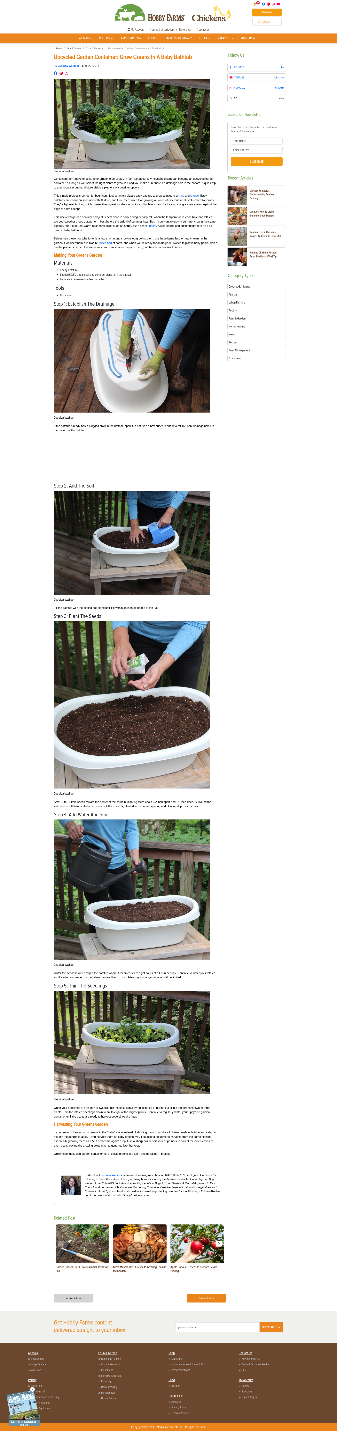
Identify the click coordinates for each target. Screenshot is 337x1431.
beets (152, 225)
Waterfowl (36, 1370)
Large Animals (38, 1364)
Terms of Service (180, 1413)
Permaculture (108, 1392)
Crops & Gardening (94, 48)
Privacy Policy (178, 1407)
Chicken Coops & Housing (45, 1397)
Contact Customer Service (255, 1364)
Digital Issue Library (178, 38)
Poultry (104, 38)
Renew (245, 1386)
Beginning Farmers (111, 1359)
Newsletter (185, 30)
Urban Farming (109, 1398)
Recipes (175, 1386)
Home (59, 48)
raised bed (105, 243)
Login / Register (250, 1397)
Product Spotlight (180, 1370)
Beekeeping (37, 1359)
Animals (84, 38)
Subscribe (267, 12)
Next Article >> (206, 1298)
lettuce (194, 195)
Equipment (107, 1370)
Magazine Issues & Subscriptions (189, 1364)
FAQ (244, 1370)
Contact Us (203, 30)
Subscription (271, 1327)
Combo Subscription (162, 30)
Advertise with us (251, 1359)
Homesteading (109, 1387)
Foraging (106, 1381)
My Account (137, 30)
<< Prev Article (73, 1298)
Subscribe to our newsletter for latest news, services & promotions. (254, 129)
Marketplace (249, 38)
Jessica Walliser (69, 65)
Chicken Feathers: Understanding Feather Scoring (262, 194)
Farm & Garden (129, 38)
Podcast (204, 38)
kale (181, 195)
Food (151, 38)
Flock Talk (36, 1386)
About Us (176, 1402)
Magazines (224, 38)
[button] (219, 1244)
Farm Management (111, 1375)
